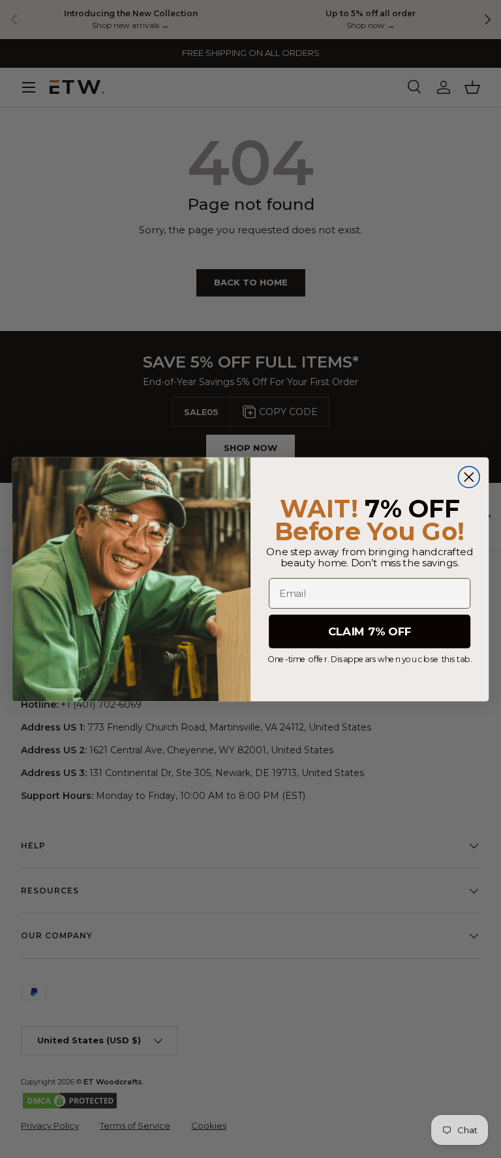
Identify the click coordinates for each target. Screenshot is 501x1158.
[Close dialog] (468, 476)
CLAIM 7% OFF (369, 631)
